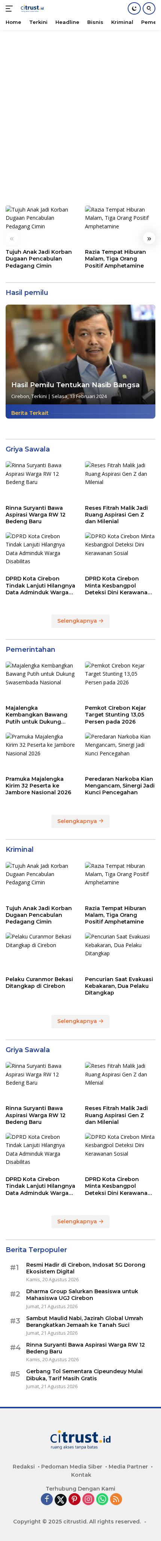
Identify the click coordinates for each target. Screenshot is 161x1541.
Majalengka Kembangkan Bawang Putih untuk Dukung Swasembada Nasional (37, 715)
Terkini (39, 396)
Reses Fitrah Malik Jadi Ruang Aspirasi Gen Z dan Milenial (116, 515)
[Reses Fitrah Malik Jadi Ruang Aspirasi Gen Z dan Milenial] (120, 480)
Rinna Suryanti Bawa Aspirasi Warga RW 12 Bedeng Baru (36, 515)
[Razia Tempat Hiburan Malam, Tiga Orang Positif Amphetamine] (120, 225)
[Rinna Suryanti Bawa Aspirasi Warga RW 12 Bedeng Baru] (41, 480)
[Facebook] (47, 1499)
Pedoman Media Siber (71, 1466)
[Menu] (11, 8)
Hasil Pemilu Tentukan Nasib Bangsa (75, 385)
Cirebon (20, 396)
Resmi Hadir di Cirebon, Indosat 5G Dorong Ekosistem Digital (85, 1268)
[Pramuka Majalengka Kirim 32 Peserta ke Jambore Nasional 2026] (41, 752)
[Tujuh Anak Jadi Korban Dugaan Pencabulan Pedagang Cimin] (41, 225)
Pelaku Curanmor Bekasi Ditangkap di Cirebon (39, 982)
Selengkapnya (77, 620)
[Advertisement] (80, 114)
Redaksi (24, 1466)
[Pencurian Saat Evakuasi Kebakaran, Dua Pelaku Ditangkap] (120, 952)
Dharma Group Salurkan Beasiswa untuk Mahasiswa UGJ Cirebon (82, 1294)
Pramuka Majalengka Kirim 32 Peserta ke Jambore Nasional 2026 (38, 786)
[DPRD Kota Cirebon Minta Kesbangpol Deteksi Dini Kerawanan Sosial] (120, 551)
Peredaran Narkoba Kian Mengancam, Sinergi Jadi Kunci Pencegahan (120, 786)
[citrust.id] (31, 8)
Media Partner (128, 1466)
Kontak (81, 1474)
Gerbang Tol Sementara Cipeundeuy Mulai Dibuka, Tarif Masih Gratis (84, 1374)
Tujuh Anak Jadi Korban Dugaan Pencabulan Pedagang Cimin (39, 259)
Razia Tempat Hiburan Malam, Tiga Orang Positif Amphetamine (115, 259)
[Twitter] (61, 1500)
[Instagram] (88, 1499)
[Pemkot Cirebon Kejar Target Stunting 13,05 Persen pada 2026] (120, 681)
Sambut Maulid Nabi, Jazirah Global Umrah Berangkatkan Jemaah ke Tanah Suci (84, 1321)
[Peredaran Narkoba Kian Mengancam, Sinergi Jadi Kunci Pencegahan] (120, 752)
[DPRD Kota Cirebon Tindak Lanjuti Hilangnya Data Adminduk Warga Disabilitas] (41, 551)
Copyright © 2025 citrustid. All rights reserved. (77, 1521)
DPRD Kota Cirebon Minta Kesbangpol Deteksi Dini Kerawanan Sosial (118, 585)
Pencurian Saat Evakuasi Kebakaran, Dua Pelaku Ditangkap (119, 986)
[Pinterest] (74, 1499)
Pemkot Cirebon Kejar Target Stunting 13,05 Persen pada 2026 (115, 715)
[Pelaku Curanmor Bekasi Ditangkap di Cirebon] (41, 952)
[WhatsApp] (102, 1499)
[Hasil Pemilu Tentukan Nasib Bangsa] (80, 354)
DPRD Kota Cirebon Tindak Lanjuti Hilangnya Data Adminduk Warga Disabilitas (40, 585)
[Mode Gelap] (134, 8)
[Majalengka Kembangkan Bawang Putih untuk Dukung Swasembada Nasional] (41, 681)
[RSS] (116, 1499)
